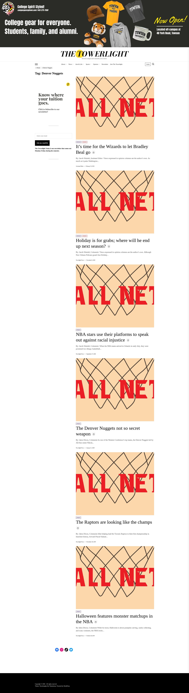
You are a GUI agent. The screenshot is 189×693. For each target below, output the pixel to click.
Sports (88, 64)
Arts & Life (78, 64)
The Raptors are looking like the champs (114, 522)
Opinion (95, 64)
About (63, 64)
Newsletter (105, 64)
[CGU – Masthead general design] (94, 1)
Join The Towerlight (116, 64)
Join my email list (42, 143)
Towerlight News (80, 260)
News (70, 64)
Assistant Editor (79, 166)
